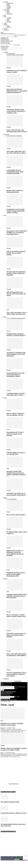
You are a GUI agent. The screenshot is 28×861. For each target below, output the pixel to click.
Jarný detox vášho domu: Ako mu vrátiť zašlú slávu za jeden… (16, 152)
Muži (8, 468)
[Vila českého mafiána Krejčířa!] (4, 799)
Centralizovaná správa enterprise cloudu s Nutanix (17, 71)
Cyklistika (9, 17)
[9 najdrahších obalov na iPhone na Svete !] (4, 810)
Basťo (2, 752)
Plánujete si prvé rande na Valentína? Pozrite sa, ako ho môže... (12, 724)
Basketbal (9, 21)
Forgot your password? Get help (8, 691)
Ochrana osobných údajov (7, 41)
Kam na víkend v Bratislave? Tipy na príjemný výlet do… (15, 414)
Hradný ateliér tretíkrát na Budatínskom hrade (15, 191)
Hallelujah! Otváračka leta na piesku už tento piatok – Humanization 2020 (16, 574)
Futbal (8, 19)
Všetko (8, 53)
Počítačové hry (10, 3)
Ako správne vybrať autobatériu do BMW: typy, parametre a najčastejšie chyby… (17, 232)
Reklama (6, 850)
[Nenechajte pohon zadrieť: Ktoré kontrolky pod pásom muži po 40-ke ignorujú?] (15, 590)
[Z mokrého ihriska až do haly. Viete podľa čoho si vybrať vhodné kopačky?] (15, 389)
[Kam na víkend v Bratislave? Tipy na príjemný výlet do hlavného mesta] (15, 409)
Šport (5, 16)
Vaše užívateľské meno (19, 35)
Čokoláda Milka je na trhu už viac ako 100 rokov (16, 453)
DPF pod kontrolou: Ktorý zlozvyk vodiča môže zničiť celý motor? (16, 293)
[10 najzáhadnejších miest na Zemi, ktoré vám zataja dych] (4, 821)
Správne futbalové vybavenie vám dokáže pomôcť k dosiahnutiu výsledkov (15, 374)
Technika (6, 1)
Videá (8, 25)
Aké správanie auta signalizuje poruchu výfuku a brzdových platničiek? (16, 273)
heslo (15, 36)
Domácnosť (6, 9)
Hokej (8, 20)
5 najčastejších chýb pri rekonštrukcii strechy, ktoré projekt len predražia (15, 171)
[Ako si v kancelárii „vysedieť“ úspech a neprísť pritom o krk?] (15, 610)
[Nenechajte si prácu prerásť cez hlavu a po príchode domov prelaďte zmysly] (15, 629)
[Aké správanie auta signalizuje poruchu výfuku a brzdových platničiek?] (15, 267)
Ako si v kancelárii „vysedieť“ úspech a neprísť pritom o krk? (16, 615)
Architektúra (9, 13)
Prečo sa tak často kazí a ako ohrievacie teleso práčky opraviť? (17, 130)
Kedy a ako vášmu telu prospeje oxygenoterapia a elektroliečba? (16, 654)
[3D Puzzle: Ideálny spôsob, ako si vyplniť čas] (15, 527)
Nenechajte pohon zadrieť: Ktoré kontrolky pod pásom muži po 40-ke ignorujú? (17, 595)
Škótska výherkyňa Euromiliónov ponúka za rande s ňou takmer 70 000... (14, 749)
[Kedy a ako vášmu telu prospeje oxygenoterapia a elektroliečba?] (15, 649)
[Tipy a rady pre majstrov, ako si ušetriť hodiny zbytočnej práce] (15, 308)
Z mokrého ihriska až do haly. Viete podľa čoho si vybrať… (16, 394)
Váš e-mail (16, 45)
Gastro (5, 23)
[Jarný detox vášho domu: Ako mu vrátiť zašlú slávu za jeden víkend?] (15, 147)
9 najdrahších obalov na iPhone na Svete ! (14, 813)
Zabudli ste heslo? (5, 39)
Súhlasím (17, 859)
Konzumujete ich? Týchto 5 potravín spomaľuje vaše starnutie (15, 433)
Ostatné (8, 8)
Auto (5, 15)
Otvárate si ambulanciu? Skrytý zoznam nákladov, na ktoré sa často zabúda (16, 674)
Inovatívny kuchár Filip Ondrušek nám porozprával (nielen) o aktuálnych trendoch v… (16, 473)
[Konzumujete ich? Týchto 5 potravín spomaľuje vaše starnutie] (15, 428)
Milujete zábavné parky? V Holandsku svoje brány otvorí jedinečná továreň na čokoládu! (15, 553)
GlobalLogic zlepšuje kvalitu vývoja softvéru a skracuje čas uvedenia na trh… (16, 111)
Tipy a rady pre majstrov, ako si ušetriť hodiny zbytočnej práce (16, 313)
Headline (9, 67)
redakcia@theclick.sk (14, 783)
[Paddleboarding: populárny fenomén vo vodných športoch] (15, 329)
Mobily (8, 4)
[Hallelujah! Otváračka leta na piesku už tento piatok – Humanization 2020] (15, 568)
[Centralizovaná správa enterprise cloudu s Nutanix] (15, 66)
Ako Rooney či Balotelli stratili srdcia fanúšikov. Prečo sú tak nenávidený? (16, 354)
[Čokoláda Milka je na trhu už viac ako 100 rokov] (15, 448)
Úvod (2, 701)
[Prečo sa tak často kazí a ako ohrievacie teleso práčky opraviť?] (15, 125)
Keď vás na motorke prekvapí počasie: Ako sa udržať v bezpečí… (16, 253)
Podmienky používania (9, 847)
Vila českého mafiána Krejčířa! (10, 802)
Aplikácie (9, 7)
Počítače (9, 5)
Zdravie (5, 28)
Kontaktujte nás (7, 851)
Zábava (5, 24)
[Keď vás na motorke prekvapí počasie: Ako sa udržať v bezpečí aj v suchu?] (15, 247)
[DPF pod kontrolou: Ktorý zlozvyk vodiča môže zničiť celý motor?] (15, 287)
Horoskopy (6, 29)
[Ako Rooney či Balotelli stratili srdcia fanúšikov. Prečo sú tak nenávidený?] (15, 348)
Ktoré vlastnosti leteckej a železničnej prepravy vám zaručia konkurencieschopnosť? (17, 90)
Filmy (8, 12)
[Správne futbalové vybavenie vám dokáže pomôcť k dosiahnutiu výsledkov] (15, 368)
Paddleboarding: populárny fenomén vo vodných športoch (16, 334)
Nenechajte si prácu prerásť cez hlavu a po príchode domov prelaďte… (16, 635)
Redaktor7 (3, 727)
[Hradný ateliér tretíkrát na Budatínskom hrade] (15, 186)
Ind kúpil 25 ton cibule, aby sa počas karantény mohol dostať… (17, 494)
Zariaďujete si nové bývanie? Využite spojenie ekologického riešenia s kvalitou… (16, 210)
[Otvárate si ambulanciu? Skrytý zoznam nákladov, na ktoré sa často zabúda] (15, 668)
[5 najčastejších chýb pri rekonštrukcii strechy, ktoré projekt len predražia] (15, 165)
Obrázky (9, 27)
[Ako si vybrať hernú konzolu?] (15, 510)
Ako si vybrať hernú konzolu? (16, 514)
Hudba (8, 11)
